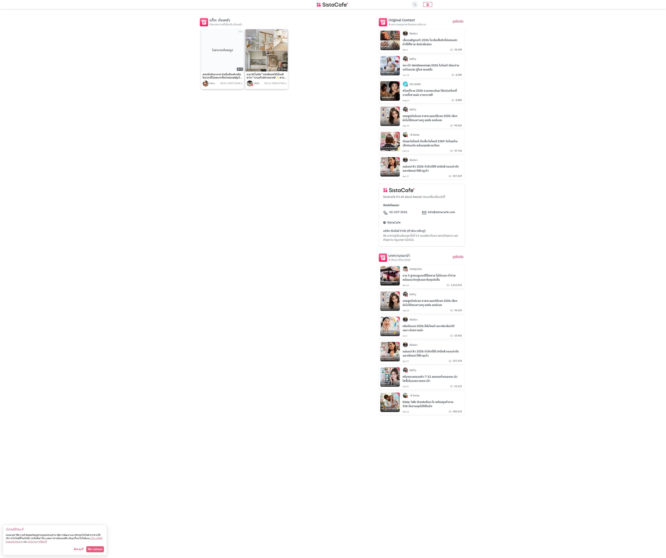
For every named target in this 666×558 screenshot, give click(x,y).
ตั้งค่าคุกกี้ (78, 549)
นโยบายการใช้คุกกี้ (37, 541)
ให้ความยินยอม (95, 549)
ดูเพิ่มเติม (457, 21)
